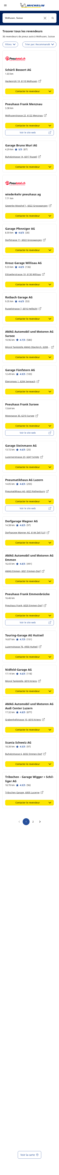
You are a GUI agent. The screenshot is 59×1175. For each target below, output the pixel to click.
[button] (45, 18)
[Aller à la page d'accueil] (32, 5)
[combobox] (29, 18)
